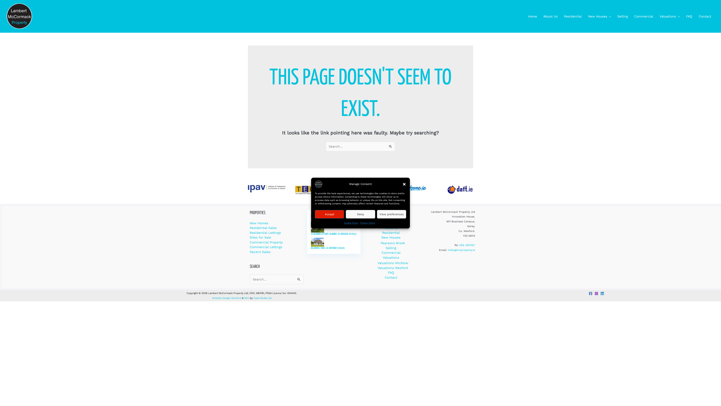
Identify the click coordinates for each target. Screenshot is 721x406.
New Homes (259, 223)
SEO (246, 298)
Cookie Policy (351, 223)
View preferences (391, 214)
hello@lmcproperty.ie (461, 249)
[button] (404, 184)
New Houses (390, 237)
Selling (391, 248)
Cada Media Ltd (262, 298)
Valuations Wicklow (393, 263)
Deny (360, 214)
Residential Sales (263, 228)
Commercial (391, 253)
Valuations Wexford (393, 268)
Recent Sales (260, 252)
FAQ (391, 272)
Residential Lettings (265, 233)
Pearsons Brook (393, 243)
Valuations (391, 257)
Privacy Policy (367, 223)
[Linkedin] (602, 293)
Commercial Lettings (266, 247)
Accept (329, 214)
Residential (391, 233)
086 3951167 (467, 245)
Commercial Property (266, 242)
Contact (391, 277)
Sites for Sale (260, 237)
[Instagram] (596, 293)
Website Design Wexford (226, 298)
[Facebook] (590, 293)
